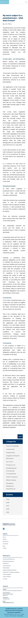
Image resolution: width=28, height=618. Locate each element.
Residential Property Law (8, 561)
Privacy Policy (20, 615)
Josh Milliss (8, 24)
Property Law (6, 563)
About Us (5, 539)
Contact (4, 548)
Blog (4, 546)
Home (4, 537)
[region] (14, 7)
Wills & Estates (6, 567)
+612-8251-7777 (6, 598)
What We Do (5, 541)
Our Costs (5, 578)
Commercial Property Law (9, 559)
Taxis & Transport (7, 576)
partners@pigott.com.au (8, 602)
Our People (5, 543)
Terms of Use (13, 615)
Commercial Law (7, 565)
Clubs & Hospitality (7, 574)
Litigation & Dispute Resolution (9, 570)
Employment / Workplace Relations (11, 572)
